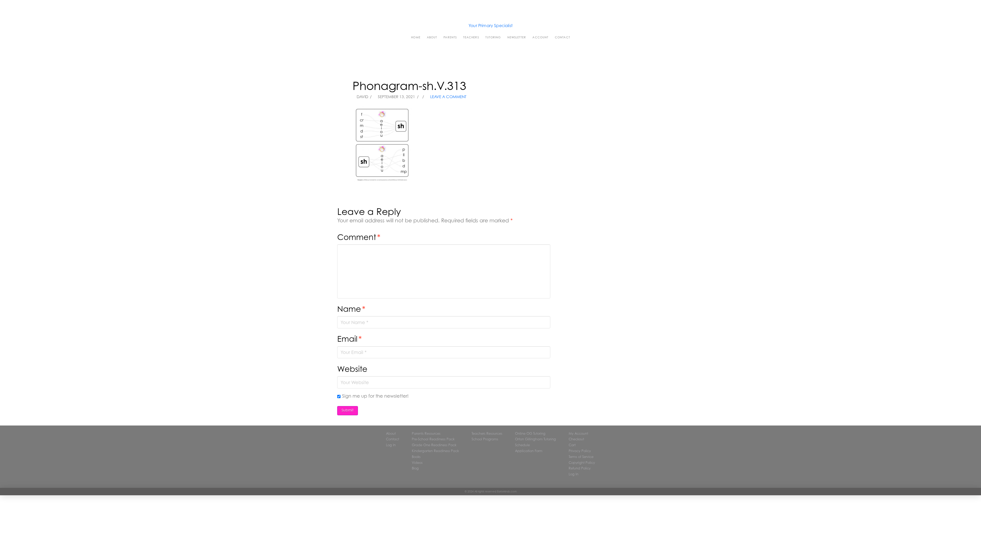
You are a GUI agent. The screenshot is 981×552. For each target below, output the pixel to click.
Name (351, 309)
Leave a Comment (447, 96)
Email (349, 338)
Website (352, 369)
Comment (358, 237)
